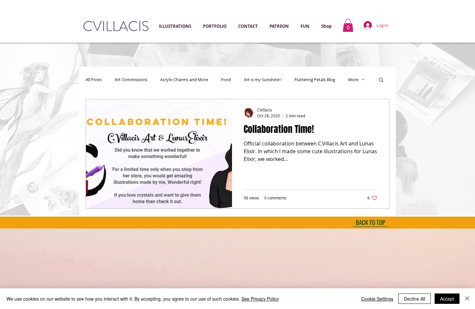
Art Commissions (131, 79)
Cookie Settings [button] (377, 298)
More (353, 79)
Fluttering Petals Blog (314, 79)
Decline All (414, 298)
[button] (215, 26)
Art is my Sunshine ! (262, 79)
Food (226, 79)
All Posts (94, 79)
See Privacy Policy (260, 298)
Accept (447, 298)
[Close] (467, 298)
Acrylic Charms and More (184, 79)
